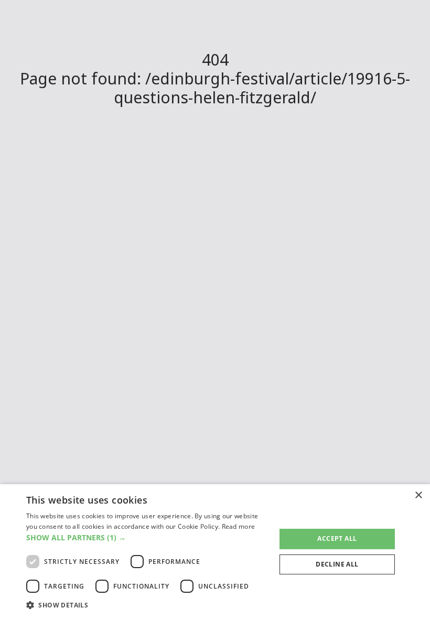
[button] (147, 537)
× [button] (418, 495)
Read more (238, 526)
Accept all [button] (337, 538)
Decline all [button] (337, 564)
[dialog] (215, 551)
